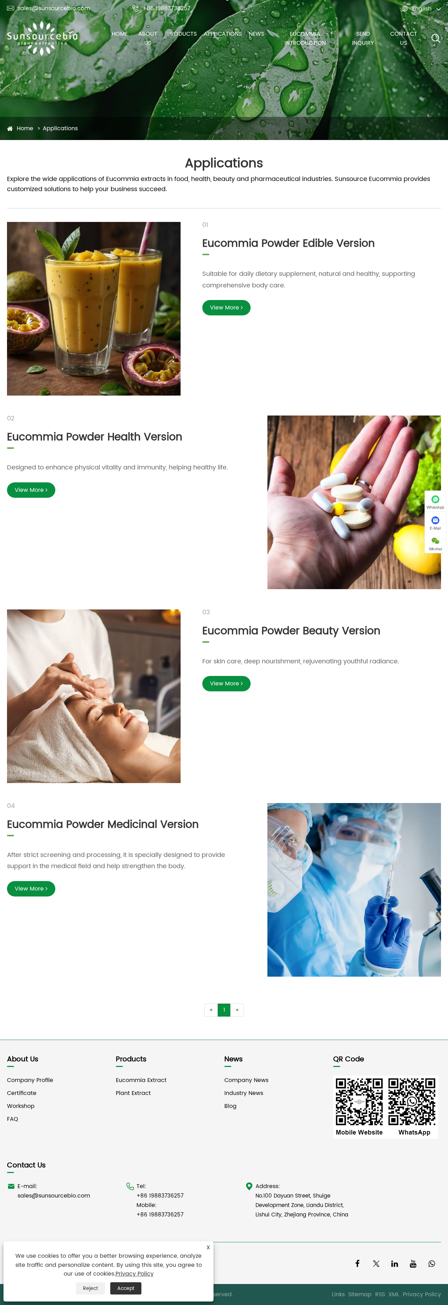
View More (225, 307)
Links (338, 1294)
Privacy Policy (422, 1294)
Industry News (243, 1093)
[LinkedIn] (394, 1263)
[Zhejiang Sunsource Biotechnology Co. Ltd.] (42, 38)
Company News (246, 1080)
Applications (223, 34)
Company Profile (30, 1080)
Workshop (21, 1106)
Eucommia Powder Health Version (94, 437)
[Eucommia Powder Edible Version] (94, 308)
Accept (125, 1288)
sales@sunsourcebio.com (48, 8)
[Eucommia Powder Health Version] (354, 502)
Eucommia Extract (141, 1080)
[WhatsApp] (431, 1263)
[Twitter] (376, 1263)
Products (182, 34)
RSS (380, 1294)
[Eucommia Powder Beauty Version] (94, 695)
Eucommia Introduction (305, 38)
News (256, 34)
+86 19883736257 (161, 8)
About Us (147, 38)
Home (120, 34)
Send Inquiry (363, 38)
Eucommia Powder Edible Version (288, 243)
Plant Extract (133, 1093)
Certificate (21, 1093)
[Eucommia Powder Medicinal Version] (354, 889)
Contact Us (403, 38)
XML (393, 1294)
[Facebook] (357, 1263)
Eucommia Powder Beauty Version (291, 631)
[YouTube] (413, 1263)
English (422, 8)
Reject (90, 1288)
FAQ (12, 1119)
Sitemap (360, 1294)
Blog (230, 1106)
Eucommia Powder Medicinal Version (103, 824)
